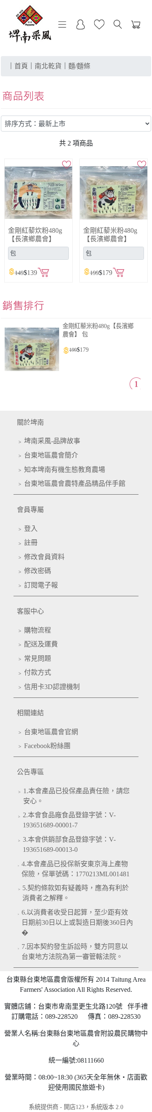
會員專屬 (30, 509)
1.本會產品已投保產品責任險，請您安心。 (76, 796)
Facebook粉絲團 (47, 745)
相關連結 (30, 712)
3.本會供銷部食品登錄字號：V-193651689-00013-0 (69, 844)
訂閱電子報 (41, 585)
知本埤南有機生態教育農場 (64, 469)
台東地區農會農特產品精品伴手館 (74, 483)
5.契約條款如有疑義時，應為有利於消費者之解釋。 (75, 893)
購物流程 (37, 630)
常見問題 (37, 658)
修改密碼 (37, 570)
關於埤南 (30, 422)
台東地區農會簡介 (51, 455)
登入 (31, 528)
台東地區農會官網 (51, 731)
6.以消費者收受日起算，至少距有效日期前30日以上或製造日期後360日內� (77, 922)
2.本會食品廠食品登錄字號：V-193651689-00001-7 (69, 820)
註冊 (31, 542)
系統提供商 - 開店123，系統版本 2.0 (76, 1107)
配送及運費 (41, 644)
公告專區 (30, 771)
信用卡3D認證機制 (52, 686)
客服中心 (30, 611)
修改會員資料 (44, 556)
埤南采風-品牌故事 (52, 440)
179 (84, 349)
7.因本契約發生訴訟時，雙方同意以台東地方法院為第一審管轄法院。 (75, 951)
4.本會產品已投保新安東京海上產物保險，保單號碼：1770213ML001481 (76, 869)
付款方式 (37, 672)
